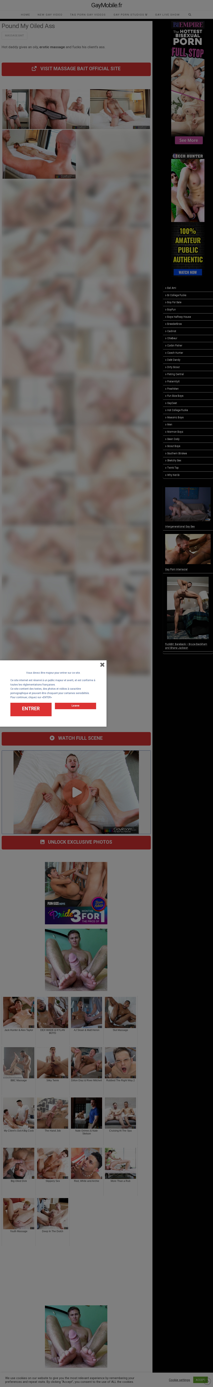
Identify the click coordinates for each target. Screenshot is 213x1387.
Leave (75, 705)
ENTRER (31, 708)
